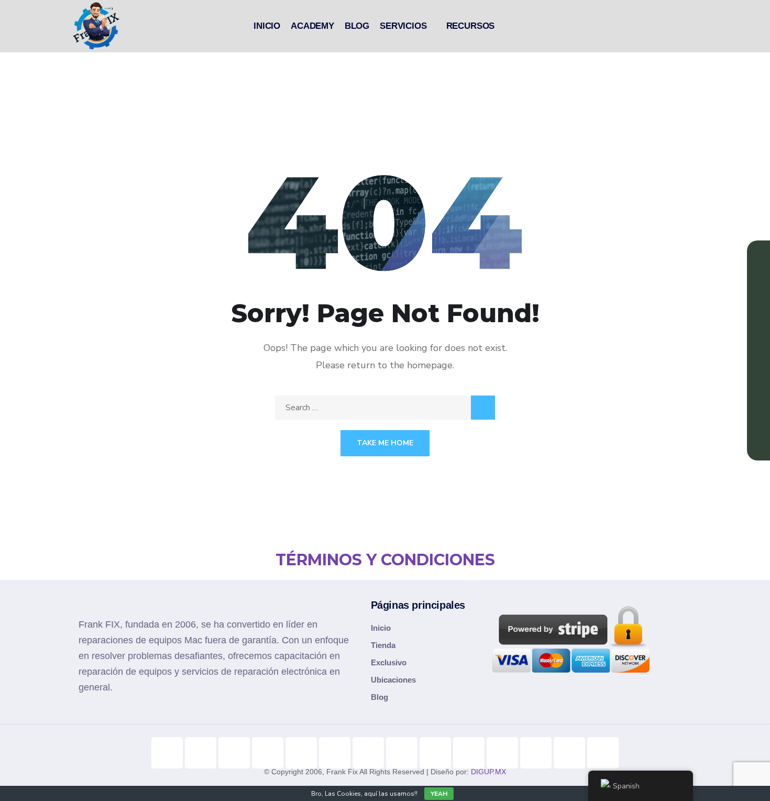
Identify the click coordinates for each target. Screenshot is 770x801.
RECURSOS (470, 26)
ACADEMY (312, 26)
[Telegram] (401, 753)
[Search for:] (385, 407)
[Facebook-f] (267, 753)
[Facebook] (301, 753)
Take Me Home (385, 443)
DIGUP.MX (488, 771)
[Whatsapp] (502, 753)
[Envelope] (603, 753)
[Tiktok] (167, 753)
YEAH (439, 793)
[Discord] (435, 753)
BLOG (357, 26)
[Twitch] (469, 753)
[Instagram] (234, 753)
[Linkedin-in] (334, 753)
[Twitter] (368, 753)
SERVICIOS (403, 26)
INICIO (267, 26)
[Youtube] (200, 753)
